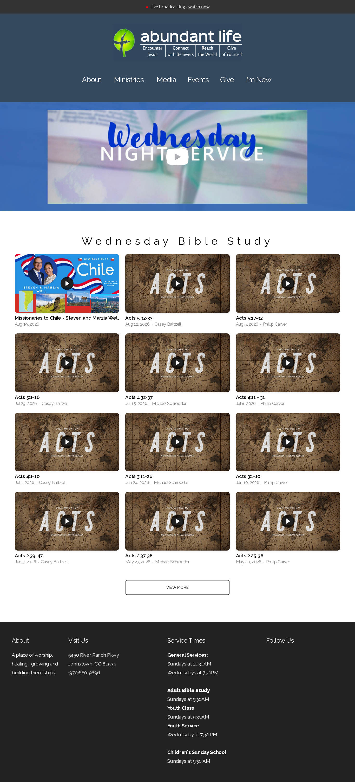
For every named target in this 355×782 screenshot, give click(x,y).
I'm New (259, 79)
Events (198, 79)
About (92, 79)
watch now (198, 7)
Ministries (129, 79)
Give (227, 79)
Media (166, 79)
